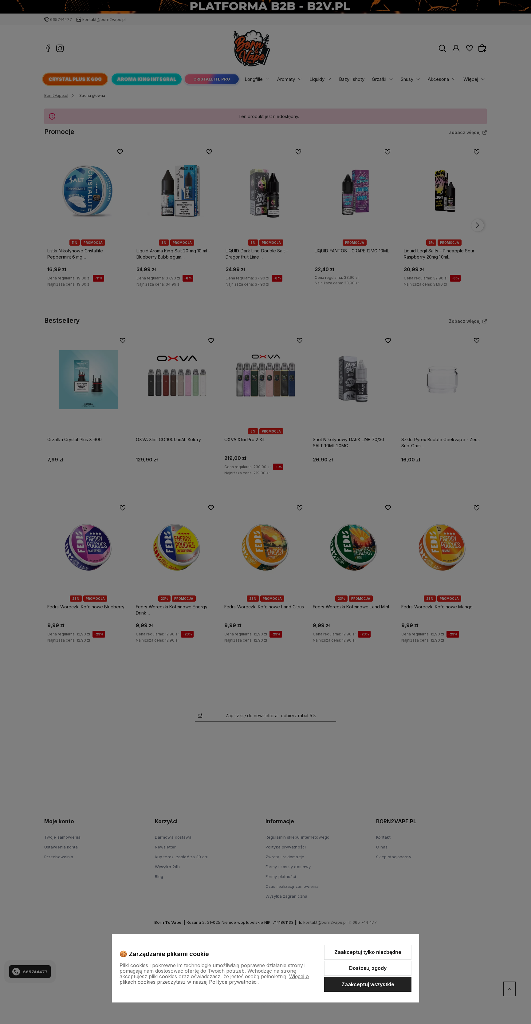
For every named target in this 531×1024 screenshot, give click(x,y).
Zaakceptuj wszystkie (367, 984)
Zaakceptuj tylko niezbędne (367, 952)
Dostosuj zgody (368, 968)
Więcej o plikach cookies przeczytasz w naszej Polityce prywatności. (214, 979)
